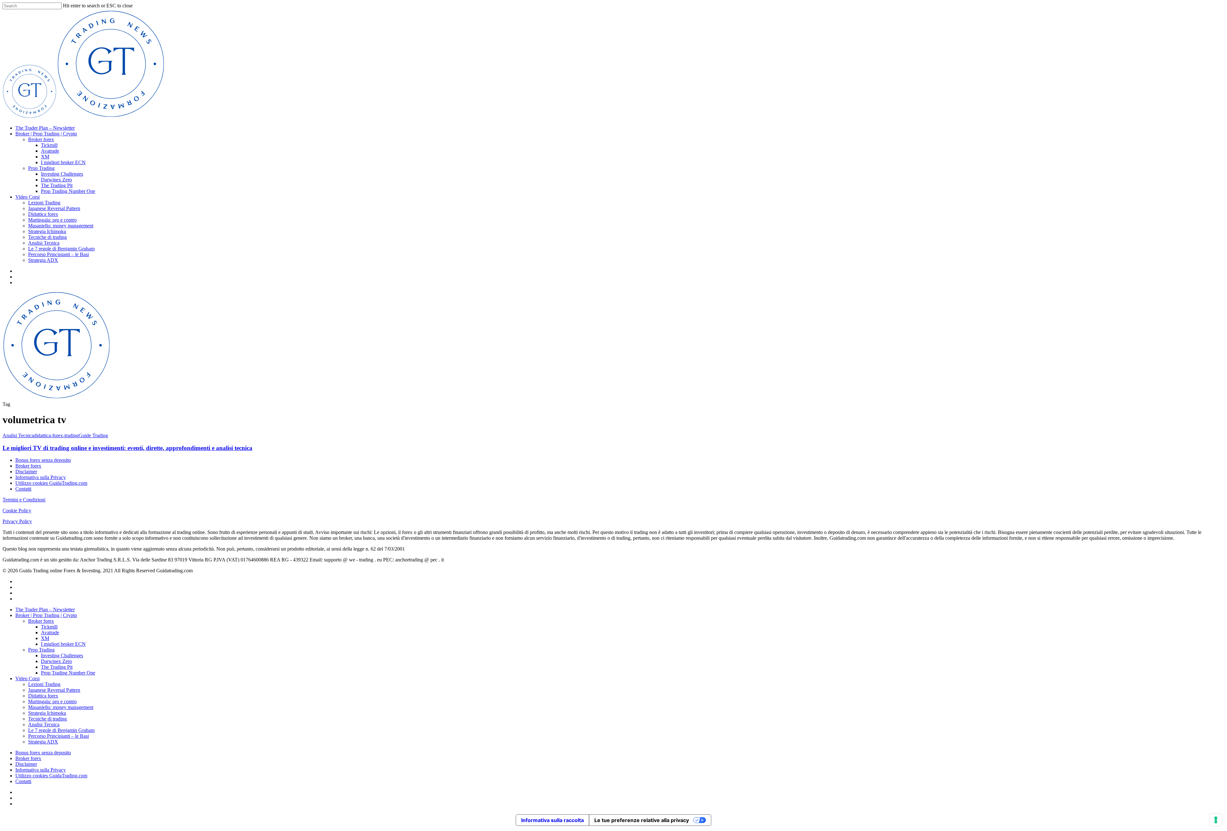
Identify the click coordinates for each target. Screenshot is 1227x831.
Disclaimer (26, 471)
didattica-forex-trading (56, 435)
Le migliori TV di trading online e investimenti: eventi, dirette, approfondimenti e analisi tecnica (127, 448)
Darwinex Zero (56, 179)
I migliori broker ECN (63, 162)
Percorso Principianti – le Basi (58, 254)
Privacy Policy (17, 521)
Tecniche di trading (47, 237)
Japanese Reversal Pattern (54, 208)
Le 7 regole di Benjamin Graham (61, 248)
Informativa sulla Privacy (40, 477)
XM (45, 156)
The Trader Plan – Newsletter (45, 128)
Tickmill (49, 145)
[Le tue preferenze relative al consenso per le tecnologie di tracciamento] (1216, 820)
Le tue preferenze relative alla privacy (641, 820)
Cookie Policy (17, 510)
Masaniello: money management (60, 225)
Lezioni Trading (44, 202)
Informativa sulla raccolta (552, 820)
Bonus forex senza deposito (43, 460)
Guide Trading (93, 435)
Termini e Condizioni (24, 499)
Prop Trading (41, 168)
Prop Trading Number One (68, 191)
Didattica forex (43, 214)
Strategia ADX (43, 260)
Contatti (23, 489)
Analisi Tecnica (43, 243)
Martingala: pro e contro (52, 220)
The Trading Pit (57, 185)
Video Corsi (27, 197)
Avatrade (50, 151)
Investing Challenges (62, 174)
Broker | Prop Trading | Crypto (46, 133)
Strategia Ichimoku (47, 231)
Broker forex (41, 139)
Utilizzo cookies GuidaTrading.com (51, 483)
